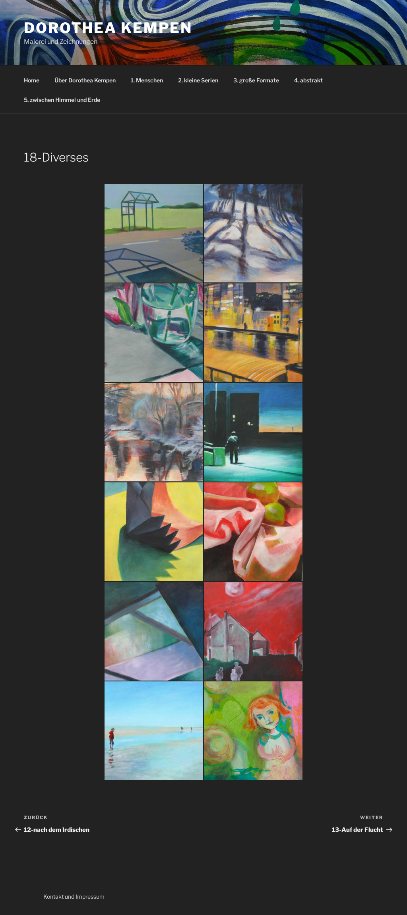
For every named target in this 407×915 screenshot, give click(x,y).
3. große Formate (256, 80)
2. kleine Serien (198, 80)
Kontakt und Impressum (74, 896)
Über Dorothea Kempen (85, 80)
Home (31, 80)
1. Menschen (147, 80)
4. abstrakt (308, 80)
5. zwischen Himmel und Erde (62, 99)
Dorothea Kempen (108, 28)
